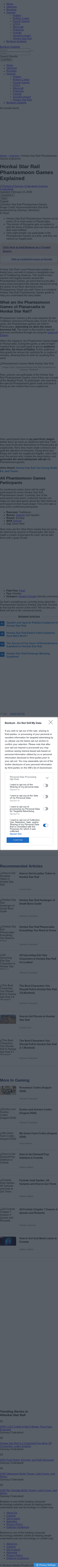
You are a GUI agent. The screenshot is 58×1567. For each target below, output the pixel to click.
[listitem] (29, 778)
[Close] (52, 723)
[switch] (45, 785)
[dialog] (29, 783)
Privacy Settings (47, 1565)
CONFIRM (18, 840)
